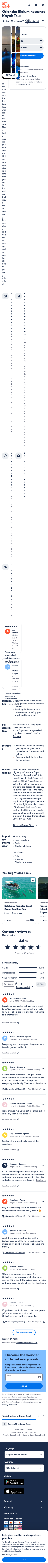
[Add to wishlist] (33, 880)
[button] (11, 21)
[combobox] (24, 987)
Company (8, 1507)
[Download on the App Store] (14, 1491)
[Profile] (43, 5)
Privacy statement (9, 1405)
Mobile (7, 1476)
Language (9, 1448)
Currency (9, 1462)
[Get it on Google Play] (14, 1482)
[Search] (29, 5)
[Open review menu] (43, 1000)
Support (8, 1501)
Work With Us (10, 1513)
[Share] (43, 21)
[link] (19, 900)
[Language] (36, 5)
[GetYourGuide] (6, 5)
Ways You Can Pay (13, 1519)
